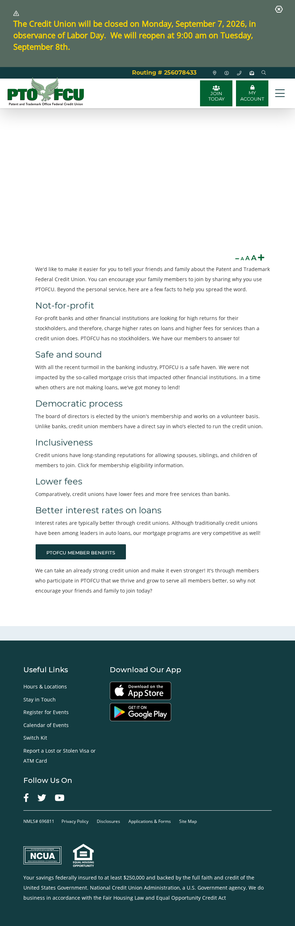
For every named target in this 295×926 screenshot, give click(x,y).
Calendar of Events (46, 725)
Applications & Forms (149, 821)
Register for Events (46, 712)
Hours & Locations (45, 686)
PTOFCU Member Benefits (80, 552)
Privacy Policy (76, 821)
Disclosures (108, 821)
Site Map (188, 821)
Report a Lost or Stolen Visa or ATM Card (59, 755)
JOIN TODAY (216, 96)
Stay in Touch (39, 699)
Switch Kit (35, 737)
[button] (263, 73)
